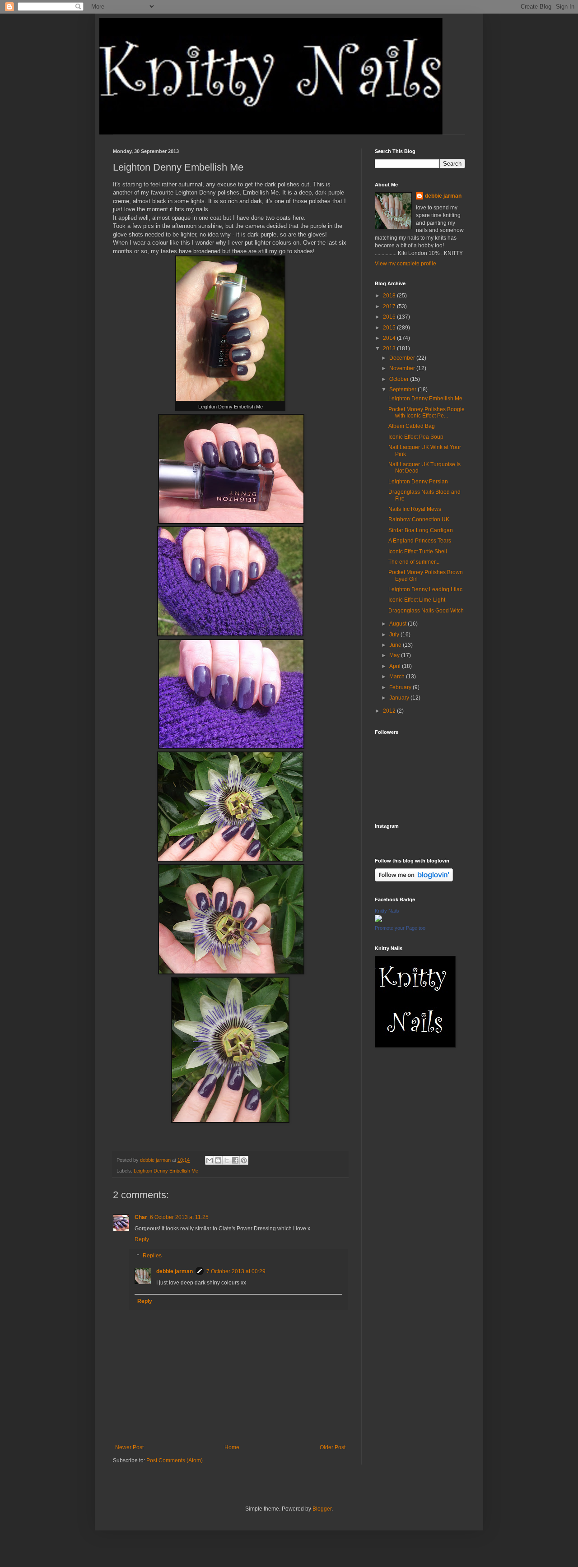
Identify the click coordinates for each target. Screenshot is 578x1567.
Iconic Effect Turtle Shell (417, 551)
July (395, 634)
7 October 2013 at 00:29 (236, 1271)
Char (141, 1217)
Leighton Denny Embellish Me (166, 1170)
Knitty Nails (387, 910)
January (399, 698)
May (395, 655)
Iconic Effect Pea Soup (415, 437)
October (399, 379)
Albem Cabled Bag (411, 426)
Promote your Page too (400, 928)
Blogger (321, 1509)
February (401, 687)
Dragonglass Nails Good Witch (426, 610)
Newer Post (129, 1447)
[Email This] (209, 1160)
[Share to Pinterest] (243, 1160)
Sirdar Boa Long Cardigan (420, 530)
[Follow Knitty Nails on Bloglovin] (414, 879)
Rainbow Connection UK (418, 519)
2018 (390, 295)
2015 (390, 328)
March (397, 676)
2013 (390, 348)
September (403, 389)
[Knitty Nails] (378, 920)
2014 (390, 338)
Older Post (332, 1447)
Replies (152, 1255)
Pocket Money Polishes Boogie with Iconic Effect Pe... (426, 412)
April (395, 666)
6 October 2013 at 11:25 (179, 1217)
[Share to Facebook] (235, 1160)
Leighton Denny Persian (418, 481)
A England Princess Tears (419, 541)
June (396, 645)
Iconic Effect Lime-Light (416, 600)
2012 (390, 711)
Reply (142, 1239)
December (402, 358)
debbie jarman (174, 1271)
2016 (390, 317)
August (398, 624)
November (402, 368)
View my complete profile (405, 263)
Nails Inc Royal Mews (414, 509)
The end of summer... (413, 562)
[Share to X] (226, 1160)
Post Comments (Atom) (174, 1460)
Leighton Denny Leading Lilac (425, 589)
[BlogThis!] (218, 1160)
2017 (390, 306)
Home (231, 1447)
